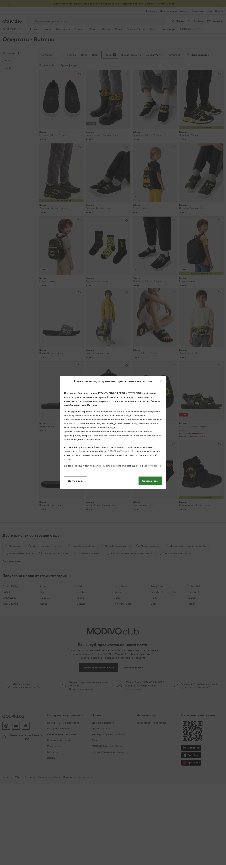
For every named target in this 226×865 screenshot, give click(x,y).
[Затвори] (160, 381)
